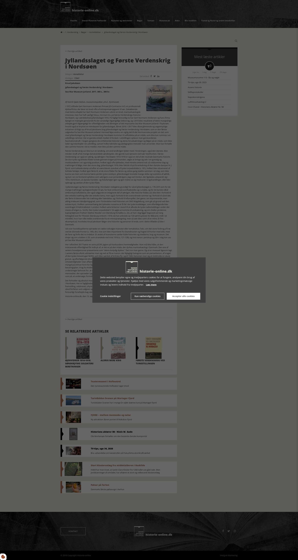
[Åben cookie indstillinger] (3, 556)
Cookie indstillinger (110, 296)
